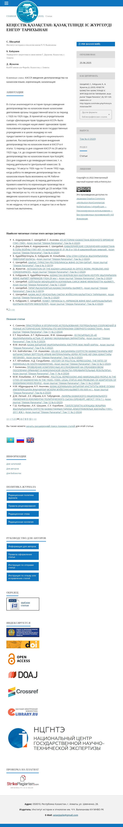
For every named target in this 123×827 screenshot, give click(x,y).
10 (30, 418)
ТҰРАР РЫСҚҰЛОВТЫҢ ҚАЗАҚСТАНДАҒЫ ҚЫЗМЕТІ (55, 287)
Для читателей (13, 463)
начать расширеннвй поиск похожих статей (50, 426)
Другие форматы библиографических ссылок (94, 114)
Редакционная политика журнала (21, 496)
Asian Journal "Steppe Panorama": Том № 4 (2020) (53, 243)
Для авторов (12, 468)
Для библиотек (13, 473)
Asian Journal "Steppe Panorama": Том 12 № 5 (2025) (82, 363)
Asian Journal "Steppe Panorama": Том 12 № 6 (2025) (62, 401)
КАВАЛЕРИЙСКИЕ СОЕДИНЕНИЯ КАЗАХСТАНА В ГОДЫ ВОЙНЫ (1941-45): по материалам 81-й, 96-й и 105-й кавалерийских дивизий (64, 248)
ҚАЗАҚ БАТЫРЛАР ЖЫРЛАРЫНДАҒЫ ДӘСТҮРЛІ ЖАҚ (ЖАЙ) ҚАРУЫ (63, 344)
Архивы (22, 16)
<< (7, 418)
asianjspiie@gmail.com (65, 815)
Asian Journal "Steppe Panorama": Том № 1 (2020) (39, 284)
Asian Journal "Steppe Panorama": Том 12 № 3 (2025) (54, 357)
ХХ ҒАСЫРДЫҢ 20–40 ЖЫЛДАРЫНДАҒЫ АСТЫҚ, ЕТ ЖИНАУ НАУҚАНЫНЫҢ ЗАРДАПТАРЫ (55, 337)
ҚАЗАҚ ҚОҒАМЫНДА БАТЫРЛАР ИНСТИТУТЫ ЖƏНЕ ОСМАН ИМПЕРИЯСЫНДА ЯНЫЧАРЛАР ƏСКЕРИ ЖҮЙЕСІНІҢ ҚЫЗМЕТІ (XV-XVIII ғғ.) (64, 388)
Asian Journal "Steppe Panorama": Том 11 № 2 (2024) (61, 330)
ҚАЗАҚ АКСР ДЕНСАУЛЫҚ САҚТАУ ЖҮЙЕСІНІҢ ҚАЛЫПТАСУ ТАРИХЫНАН (67, 294)
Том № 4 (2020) (36, 16)
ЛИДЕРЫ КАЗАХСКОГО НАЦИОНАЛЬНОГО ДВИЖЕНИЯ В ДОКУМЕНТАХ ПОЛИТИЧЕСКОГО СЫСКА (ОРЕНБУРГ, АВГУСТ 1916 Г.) (60, 397)
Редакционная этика (19, 514)
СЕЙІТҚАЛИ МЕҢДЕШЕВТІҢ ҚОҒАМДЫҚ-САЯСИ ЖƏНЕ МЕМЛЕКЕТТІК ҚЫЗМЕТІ (71, 281)
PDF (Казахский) (90, 44)
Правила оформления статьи (20, 555)
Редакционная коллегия (20, 522)
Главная (11, 16)
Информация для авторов (22, 546)
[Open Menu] (6, 3)
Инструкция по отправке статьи (21, 566)
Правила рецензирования (22, 506)
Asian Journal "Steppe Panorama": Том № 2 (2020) (63, 259)
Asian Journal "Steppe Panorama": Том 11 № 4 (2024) (41, 373)
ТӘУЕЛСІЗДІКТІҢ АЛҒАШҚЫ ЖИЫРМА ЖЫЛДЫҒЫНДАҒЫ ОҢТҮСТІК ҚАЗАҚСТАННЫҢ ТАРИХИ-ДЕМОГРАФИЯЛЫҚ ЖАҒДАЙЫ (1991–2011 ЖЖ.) (63, 409)
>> (13, 309)
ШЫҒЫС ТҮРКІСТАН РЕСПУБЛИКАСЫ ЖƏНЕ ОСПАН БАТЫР (60, 262)
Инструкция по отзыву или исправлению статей (22, 576)
